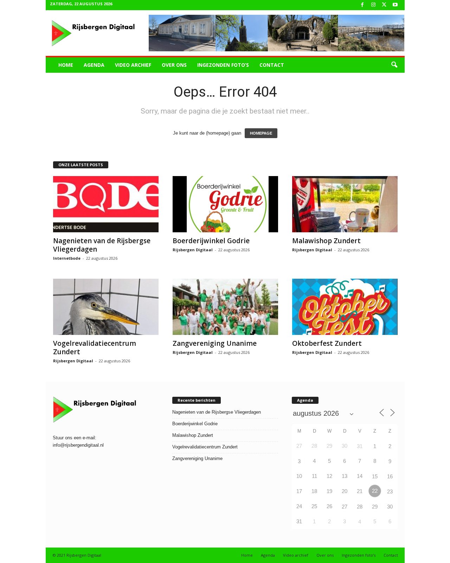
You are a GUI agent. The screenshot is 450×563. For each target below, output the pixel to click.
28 (359, 507)
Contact (271, 65)
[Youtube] (395, 5)
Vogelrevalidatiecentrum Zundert (94, 347)
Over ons (174, 65)
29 (375, 507)
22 (375, 491)
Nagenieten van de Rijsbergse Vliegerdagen (101, 245)
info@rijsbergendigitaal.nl (78, 445)
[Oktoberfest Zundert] (345, 307)
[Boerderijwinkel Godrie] (225, 204)
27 (344, 507)
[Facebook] (362, 5)
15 (375, 476)
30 (390, 507)
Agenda (94, 65)
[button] (394, 65)
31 (359, 446)
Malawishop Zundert (326, 240)
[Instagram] (373, 5)
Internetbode (67, 258)
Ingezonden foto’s (223, 65)
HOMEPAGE (261, 133)
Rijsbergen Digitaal (193, 249)
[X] (384, 5)
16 (390, 476)
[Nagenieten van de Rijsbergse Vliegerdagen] (106, 204)
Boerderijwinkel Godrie (211, 240)
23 (390, 491)
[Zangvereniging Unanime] (225, 307)
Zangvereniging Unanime (215, 343)
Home (65, 65)
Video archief (133, 65)
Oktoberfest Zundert (327, 343)
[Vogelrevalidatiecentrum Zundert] (106, 307)
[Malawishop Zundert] (345, 204)
